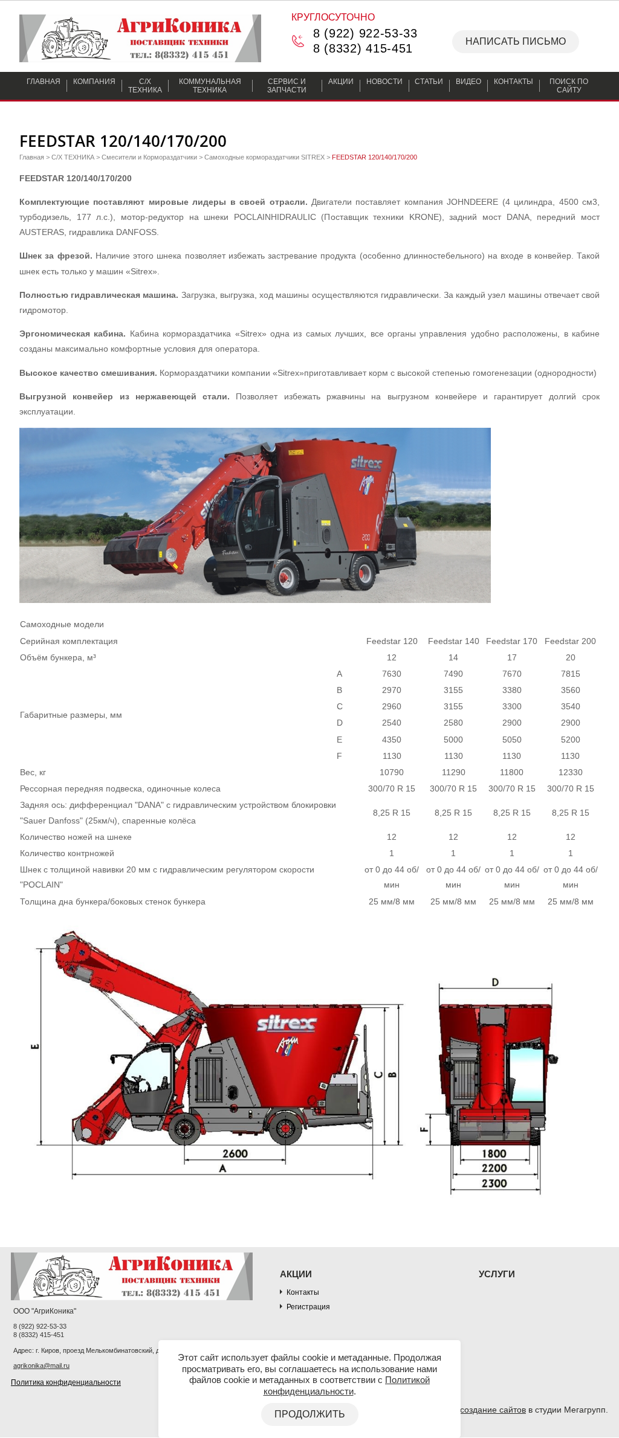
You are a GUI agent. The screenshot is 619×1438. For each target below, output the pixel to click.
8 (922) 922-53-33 (365, 33)
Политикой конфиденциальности (347, 1385)
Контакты (303, 1292)
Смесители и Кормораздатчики (149, 157)
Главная (31, 157)
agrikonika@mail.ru (41, 1365)
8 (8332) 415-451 (363, 48)
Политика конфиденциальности (66, 1382)
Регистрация (308, 1307)
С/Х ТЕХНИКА (72, 157)
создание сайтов (493, 1409)
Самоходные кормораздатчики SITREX (264, 157)
